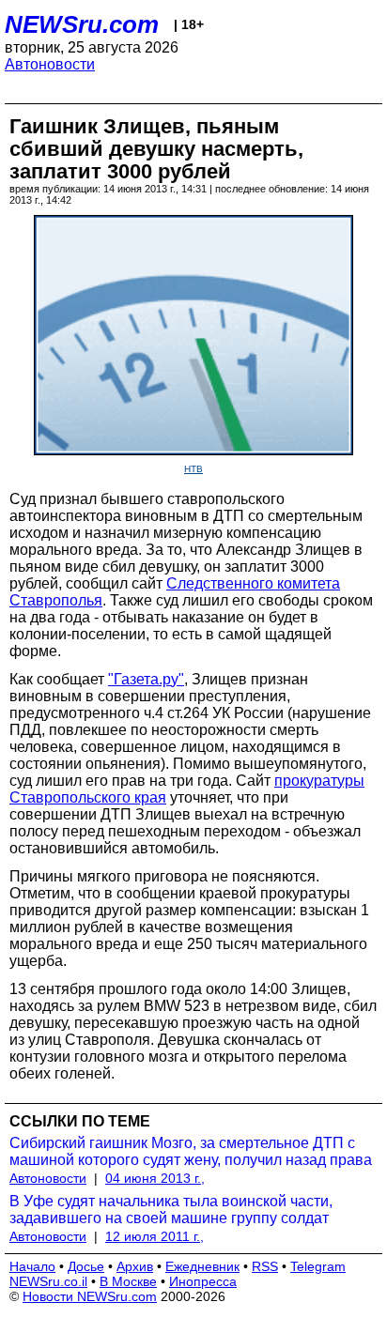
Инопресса (203, 1281)
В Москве (128, 1281)
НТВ (193, 469)
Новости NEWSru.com (90, 1296)
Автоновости (50, 64)
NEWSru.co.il (48, 1281)
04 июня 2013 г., (155, 1178)
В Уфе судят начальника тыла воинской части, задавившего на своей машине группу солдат (171, 1209)
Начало (32, 1266)
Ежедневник (202, 1266)
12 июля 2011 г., (154, 1236)
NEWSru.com (82, 24)
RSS (265, 1266)
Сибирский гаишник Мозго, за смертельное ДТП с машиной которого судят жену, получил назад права (190, 1151)
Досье (86, 1266)
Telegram (318, 1266)
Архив (134, 1266)
